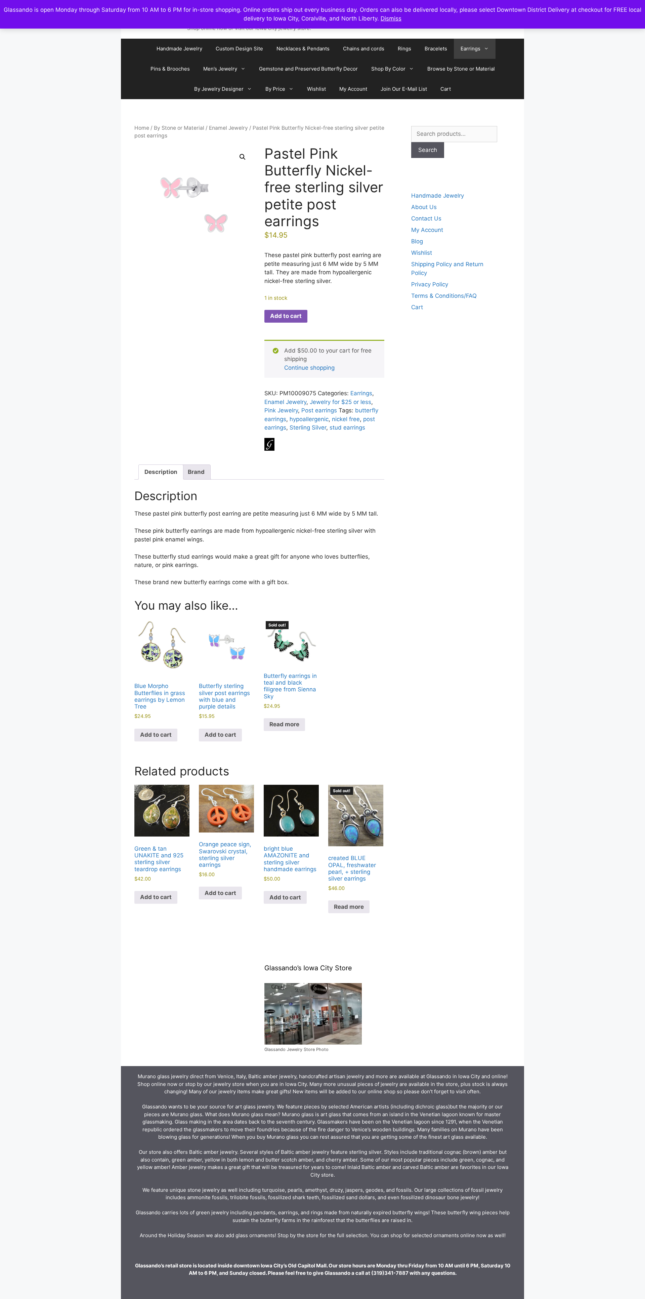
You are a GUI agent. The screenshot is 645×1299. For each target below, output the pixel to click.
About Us (424, 207)
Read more (284, 724)
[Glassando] (269, 445)
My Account (353, 89)
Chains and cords (363, 48)
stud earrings (347, 427)
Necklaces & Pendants (303, 48)
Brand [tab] (196, 472)
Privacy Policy (429, 284)
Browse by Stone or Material (461, 69)
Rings (404, 48)
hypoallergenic (309, 419)
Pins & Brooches (170, 69)
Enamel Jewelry (228, 128)
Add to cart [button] (156, 734)
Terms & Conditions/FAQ (444, 295)
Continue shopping (309, 367)
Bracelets (436, 48)
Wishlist (316, 89)
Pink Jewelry (281, 410)
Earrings (470, 48)
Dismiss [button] (391, 18)
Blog (417, 241)
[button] (242, 157)
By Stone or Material (179, 128)
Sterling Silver (308, 427)
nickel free (346, 419)
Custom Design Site (239, 48)
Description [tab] (160, 472)
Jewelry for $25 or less (340, 402)
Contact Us (426, 218)
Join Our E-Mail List (404, 89)
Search (427, 150)
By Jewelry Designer (219, 89)
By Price (275, 89)
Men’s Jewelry (220, 69)
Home (141, 128)
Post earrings (319, 410)
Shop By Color (388, 69)
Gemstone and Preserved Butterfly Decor (308, 69)
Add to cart (286, 316)
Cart (445, 89)
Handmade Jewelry (179, 48)
